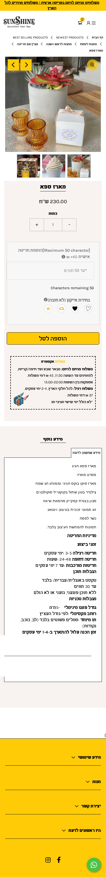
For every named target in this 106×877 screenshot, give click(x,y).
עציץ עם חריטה (27, 44)
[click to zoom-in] (92, 65)
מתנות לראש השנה (59, 44)
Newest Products (70, 37)
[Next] (26, 65)
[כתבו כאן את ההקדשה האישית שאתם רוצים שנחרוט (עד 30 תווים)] (63, 257)
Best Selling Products (30, 37)
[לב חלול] (86, 308)
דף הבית (97, 37)
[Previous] (13, 65)
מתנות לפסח (88, 44)
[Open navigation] (97, 23)
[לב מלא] (72, 308)
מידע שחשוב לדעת (86, 453)
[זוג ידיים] (59, 308)
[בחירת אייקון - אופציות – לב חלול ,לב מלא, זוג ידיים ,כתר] (46, 300)
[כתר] (45, 308)
